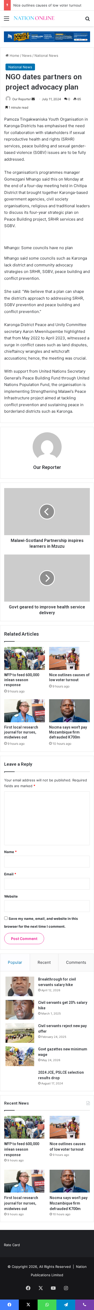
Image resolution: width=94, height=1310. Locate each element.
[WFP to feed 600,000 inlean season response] (24, 658)
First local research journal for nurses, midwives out (21, 732)
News (27, 55)
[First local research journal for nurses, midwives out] (24, 710)
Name (10, 852)
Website (11, 896)
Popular (15, 962)
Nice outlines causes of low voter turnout (47, 5)
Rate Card (12, 1245)
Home (14, 55)
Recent (44, 962)
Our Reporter (21, 99)
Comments (76, 962)
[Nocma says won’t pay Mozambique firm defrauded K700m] (69, 710)
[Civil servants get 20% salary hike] (19, 1010)
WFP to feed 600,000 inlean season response (21, 680)
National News (46, 55)
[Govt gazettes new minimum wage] (19, 1056)
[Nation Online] (34, 18)
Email (10, 874)
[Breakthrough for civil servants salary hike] (19, 986)
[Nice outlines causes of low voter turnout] (69, 658)
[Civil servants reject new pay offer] (19, 1033)
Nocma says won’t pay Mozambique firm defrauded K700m (68, 732)
